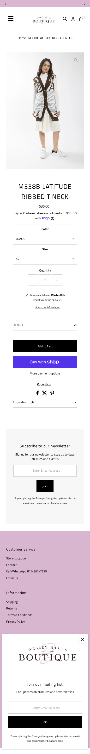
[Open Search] (65, 19)
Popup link (44, 384)
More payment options (45, 373)
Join (45, 486)
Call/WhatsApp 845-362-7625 (26, 571)
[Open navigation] (10, 19)
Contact (11, 565)
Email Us (12, 578)
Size (45, 249)
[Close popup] (82, 639)
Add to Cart (45, 346)
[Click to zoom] (76, 60)
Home (22, 37)
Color (45, 229)
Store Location (16, 558)
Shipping (12, 602)
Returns (11, 608)
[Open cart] (81, 19)
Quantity (45, 270)
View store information (47, 307)
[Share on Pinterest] (52, 394)
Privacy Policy (15, 621)
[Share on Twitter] (45, 394)
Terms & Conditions (19, 615)
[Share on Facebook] (37, 394)
